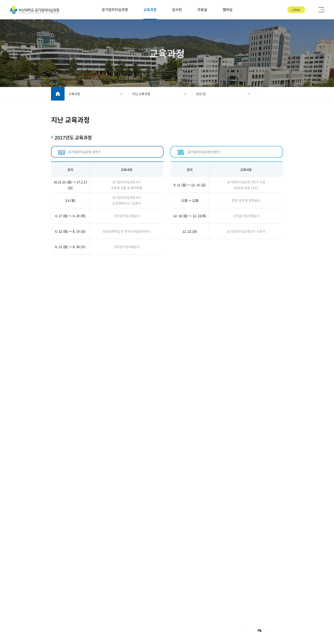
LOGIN (296, 10)
